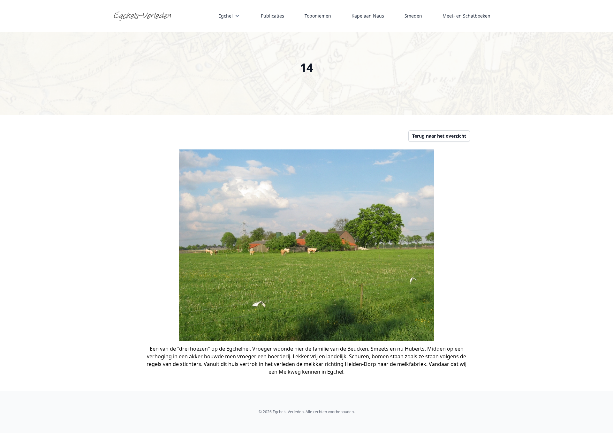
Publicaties (272, 16)
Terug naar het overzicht (439, 136)
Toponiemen (318, 16)
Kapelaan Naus (368, 16)
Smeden (413, 16)
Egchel (225, 16)
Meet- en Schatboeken (466, 16)
